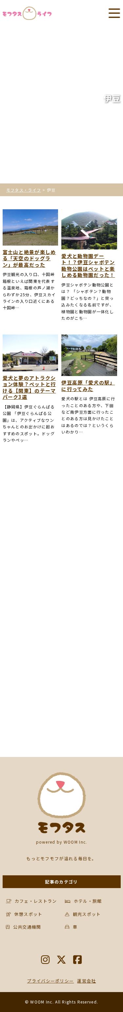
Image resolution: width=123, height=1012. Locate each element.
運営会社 (86, 981)
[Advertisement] (61, 533)
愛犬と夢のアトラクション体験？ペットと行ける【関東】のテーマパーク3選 (29, 387)
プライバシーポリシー (50, 981)
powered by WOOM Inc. (61, 842)
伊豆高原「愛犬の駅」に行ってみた (88, 385)
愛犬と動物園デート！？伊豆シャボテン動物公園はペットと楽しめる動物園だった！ (88, 265)
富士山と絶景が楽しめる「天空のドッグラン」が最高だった (29, 258)
